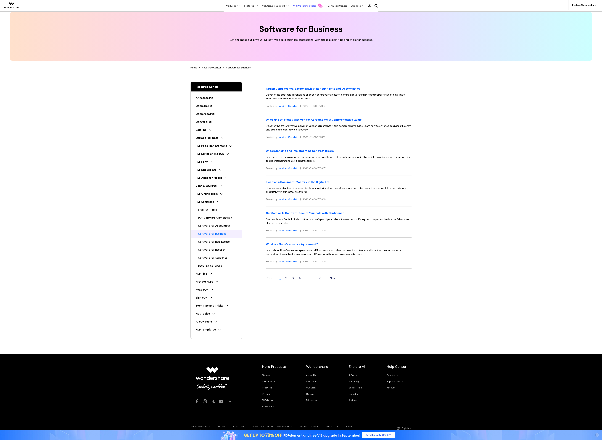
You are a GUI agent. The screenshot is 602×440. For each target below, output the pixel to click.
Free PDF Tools (207, 210)
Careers (310, 394)
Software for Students (212, 258)
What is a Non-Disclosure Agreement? (292, 244)
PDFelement (268, 400)
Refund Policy (332, 426)
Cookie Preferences (309, 426)
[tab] (216, 98)
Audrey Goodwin (288, 106)
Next (333, 278)
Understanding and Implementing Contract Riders (300, 151)
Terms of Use (238, 426)
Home (193, 67)
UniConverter (269, 381)
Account (391, 387)
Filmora (266, 375)
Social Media (355, 387)
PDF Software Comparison (215, 218)
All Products (268, 406)
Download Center (337, 5)
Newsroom (311, 381)
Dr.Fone (266, 394)
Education (311, 400)
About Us (311, 375)
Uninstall (350, 426)
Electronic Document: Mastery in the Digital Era (298, 182)
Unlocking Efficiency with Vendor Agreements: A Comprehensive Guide (314, 120)
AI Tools (353, 375)
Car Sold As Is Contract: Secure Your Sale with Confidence (305, 213)
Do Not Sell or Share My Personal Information (272, 426)
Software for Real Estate (214, 242)
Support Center (395, 381)
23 (320, 278)
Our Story (311, 387)
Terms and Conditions (200, 426)
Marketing (354, 381)
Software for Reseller (211, 250)
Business (353, 400)
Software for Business (212, 234)
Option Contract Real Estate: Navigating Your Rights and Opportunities (313, 89)
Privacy (221, 426)
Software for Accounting (214, 226)
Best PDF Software (210, 266)
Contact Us (392, 375)
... (313, 278)
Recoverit (267, 387)
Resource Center (211, 67)
